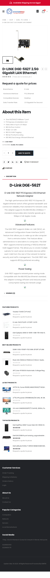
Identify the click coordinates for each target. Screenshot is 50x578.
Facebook (4, 162)
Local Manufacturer (9, 527)
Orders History (7, 481)
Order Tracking (8, 473)
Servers (5, 523)
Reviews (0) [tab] (10, 293)
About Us (5, 498)
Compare (8, 168)
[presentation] (5, 40)
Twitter (8, 162)
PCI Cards (19, 145)
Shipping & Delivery (9, 477)
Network (5, 519)
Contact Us (6, 502)
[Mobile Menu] (4, 11)
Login (4, 485)
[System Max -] (11, 11)
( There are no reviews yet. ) (22, 77)
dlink (13, 145)
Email (21, 162)
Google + (17, 162)
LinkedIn (13, 162)
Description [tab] (11, 176)
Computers (6, 515)
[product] (6, 314)
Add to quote (24, 153)
